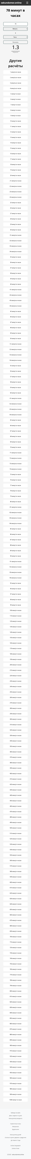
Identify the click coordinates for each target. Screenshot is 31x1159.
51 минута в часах (15, 344)
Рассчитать (15, 42)
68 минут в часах (15, 436)
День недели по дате (15, 1115)
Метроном (15, 1126)
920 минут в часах (15, 1056)
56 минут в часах (15, 371)
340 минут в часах (15, 741)
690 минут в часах (15, 931)
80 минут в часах (15, 502)
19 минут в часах (15, 170)
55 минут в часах (15, 366)
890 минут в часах (15, 1040)
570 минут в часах (15, 866)
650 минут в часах (15, 909)
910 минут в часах (15, 1051)
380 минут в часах (15, 763)
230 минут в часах (15, 681)
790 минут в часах (15, 985)
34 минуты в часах (15, 251)
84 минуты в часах (15, 523)
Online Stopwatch (15, 1145)
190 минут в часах (15, 659)
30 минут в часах (15, 230)
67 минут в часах (15, 431)
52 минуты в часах (15, 349)
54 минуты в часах (15, 360)
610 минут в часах (15, 888)
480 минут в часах (15, 817)
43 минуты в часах (15, 300)
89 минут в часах (15, 551)
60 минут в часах (15, 393)
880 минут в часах (15, 1034)
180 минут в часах (15, 654)
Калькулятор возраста (15, 1118)
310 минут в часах (15, 725)
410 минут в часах (15, 779)
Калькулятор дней (15, 1134)
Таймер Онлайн (15, 1113)
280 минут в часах (15, 708)
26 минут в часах (15, 208)
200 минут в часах (15, 665)
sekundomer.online (11, 2)
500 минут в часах (15, 828)
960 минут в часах (15, 1078)
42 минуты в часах (15, 295)
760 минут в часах (15, 969)
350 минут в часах (15, 746)
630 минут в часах (15, 899)
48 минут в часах (15, 328)
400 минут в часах (15, 773)
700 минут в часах (15, 937)
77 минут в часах (15, 485)
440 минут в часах (15, 795)
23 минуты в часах (15, 192)
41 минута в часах (15, 289)
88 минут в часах (15, 545)
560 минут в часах (15, 860)
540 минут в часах (15, 850)
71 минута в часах (15, 453)
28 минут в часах (15, 219)
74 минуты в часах (15, 469)
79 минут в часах (15, 496)
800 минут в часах (15, 991)
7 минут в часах (15, 105)
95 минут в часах (15, 583)
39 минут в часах (15, 279)
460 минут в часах (15, 806)
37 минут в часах (15, 268)
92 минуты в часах (15, 567)
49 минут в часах (15, 333)
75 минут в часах (15, 474)
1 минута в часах (15, 72)
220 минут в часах (15, 676)
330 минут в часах (15, 735)
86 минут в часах (15, 534)
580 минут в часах (15, 871)
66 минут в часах (15, 425)
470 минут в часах (15, 811)
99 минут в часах (15, 605)
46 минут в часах (15, 317)
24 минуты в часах (15, 197)
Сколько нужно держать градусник (15, 1137)
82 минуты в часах (15, 512)
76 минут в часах (15, 480)
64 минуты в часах (15, 415)
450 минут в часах (15, 801)
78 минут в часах (15, 491)
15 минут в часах (15, 148)
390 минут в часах (15, 768)
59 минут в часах (15, 387)
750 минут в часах (15, 964)
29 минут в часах (15, 224)
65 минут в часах (15, 420)
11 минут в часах (15, 126)
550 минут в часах (15, 855)
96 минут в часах (15, 589)
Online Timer (15, 1148)
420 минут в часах (15, 784)
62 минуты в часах (15, 404)
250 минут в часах (15, 692)
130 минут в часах (15, 627)
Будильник (15, 1129)
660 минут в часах (15, 915)
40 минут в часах (15, 284)
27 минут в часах (15, 213)
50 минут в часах (15, 338)
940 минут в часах (15, 1067)
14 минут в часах (15, 143)
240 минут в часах (15, 686)
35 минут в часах (15, 257)
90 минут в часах (15, 556)
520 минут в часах (15, 839)
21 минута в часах (15, 181)
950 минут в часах (15, 1073)
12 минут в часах (15, 132)
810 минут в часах (15, 996)
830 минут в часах (15, 1007)
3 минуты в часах (15, 83)
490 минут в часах (15, 822)
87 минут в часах (15, 540)
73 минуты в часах (15, 463)
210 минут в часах (15, 670)
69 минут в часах (15, 442)
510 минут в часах (15, 833)
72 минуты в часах (15, 458)
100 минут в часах (15, 610)
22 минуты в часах (15, 186)
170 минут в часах (15, 648)
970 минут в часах (15, 1083)
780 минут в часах (15, 980)
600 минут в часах (15, 882)
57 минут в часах (15, 377)
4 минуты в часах (15, 88)
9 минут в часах (15, 115)
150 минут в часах (15, 637)
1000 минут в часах (15, 1100)
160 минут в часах (15, 643)
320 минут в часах (15, 730)
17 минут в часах (15, 159)
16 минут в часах (15, 154)
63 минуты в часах (15, 409)
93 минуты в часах (15, 572)
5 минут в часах (15, 94)
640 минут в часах (15, 904)
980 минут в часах (15, 1089)
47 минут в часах (15, 322)
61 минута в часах (15, 398)
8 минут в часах (15, 110)
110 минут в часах (15, 616)
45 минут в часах (15, 311)
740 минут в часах (15, 958)
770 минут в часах (15, 975)
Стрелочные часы (15, 1124)
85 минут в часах (15, 529)
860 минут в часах (15, 1024)
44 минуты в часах (15, 306)
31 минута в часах (15, 235)
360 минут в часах (15, 752)
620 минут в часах (15, 893)
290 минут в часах (15, 714)
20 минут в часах (15, 175)
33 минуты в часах (15, 246)
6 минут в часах (15, 99)
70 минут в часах (15, 447)
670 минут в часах (15, 920)
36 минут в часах (15, 262)
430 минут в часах (15, 790)
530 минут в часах (15, 844)
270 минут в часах (15, 703)
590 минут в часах (15, 877)
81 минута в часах (15, 507)
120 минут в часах (15, 621)
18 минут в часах (15, 164)
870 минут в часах (15, 1029)
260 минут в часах (15, 697)
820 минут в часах (15, 1002)
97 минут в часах (15, 594)
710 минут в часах (15, 942)
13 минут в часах (15, 137)
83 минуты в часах (15, 518)
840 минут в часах (15, 1013)
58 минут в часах (15, 382)
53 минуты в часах (15, 355)
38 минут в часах (15, 273)
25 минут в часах (15, 203)
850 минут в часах (15, 1018)
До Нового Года (15, 1140)
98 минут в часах (15, 599)
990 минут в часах (15, 1094)
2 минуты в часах (15, 77)
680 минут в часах (15, 926)
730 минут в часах (15, 953)
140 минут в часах (15, 632)
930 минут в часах (15, 1062)
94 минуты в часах (15, 578)
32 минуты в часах (15, 241)
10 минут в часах (15, 121)
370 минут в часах (15, 757)
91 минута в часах (15, 561)
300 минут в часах (15, 719)
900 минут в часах (15, 1045)
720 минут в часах (15, 947)
